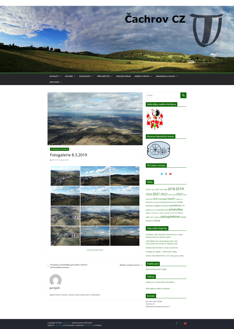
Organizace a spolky (165, 76)
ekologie (163, 199)
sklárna (148, 213)
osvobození (164, 206)
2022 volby (172, 195)
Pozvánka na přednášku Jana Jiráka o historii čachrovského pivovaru (68, 266)
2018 (171, 189)
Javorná (167, 202)
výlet (148, 217)
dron (156, 198)
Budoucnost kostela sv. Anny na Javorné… (162, 248)
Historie (69, 76)
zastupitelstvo (170, 216)
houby (154, 202)
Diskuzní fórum (123, 76)
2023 (179, 194)
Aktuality (53, 76)
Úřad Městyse (103, 76)
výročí (152, 217)
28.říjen (148, 190)
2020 (149, 194)
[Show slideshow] (95, 250)
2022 (164, 194)
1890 (153, 189)
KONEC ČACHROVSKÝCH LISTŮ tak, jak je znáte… (165, 256)
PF (184, 205)
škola (157, 220)
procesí (153, 210)
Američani (149, 199)
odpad (157, 205)
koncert (174, 202)
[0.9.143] (65, 176)
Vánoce (180, 213)
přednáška (176, 209)
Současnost (85, 76)
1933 (157, 189)
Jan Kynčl (66, 160)
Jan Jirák (160, 202)
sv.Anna (154, 213)
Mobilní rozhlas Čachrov (130, 265)
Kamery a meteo (142, 76)
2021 (156, 194)
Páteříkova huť (162, 210)
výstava (157, 217)
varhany (167, 213)
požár (148, 210)
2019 (180, 188)
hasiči (171, 198)
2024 (184, 195)
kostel (180, 202)
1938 (161, 190)
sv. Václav (160, 213)
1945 (165, 189)
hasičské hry (179, 199)
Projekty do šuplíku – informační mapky (161, 252)
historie (149, 202)
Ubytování (54, 82)
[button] (59, 76)
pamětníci (176, 205)
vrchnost (174, 213)
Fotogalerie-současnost (59, 149)
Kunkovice (150, 205)
